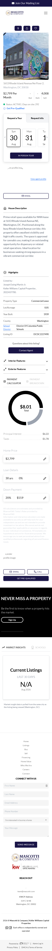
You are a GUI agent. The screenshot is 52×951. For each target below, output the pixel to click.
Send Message (26, 844)
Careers (26, 769)
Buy (26, 749)
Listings (26, 745)
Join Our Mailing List (27, 3)
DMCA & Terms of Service (31, 947)
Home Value (26, 761)
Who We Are (26, 765)
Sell (26, 753)
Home (26, 741)
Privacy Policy (12, 947)
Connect (26, 774)
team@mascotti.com (26, 891)
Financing (26, 757)
